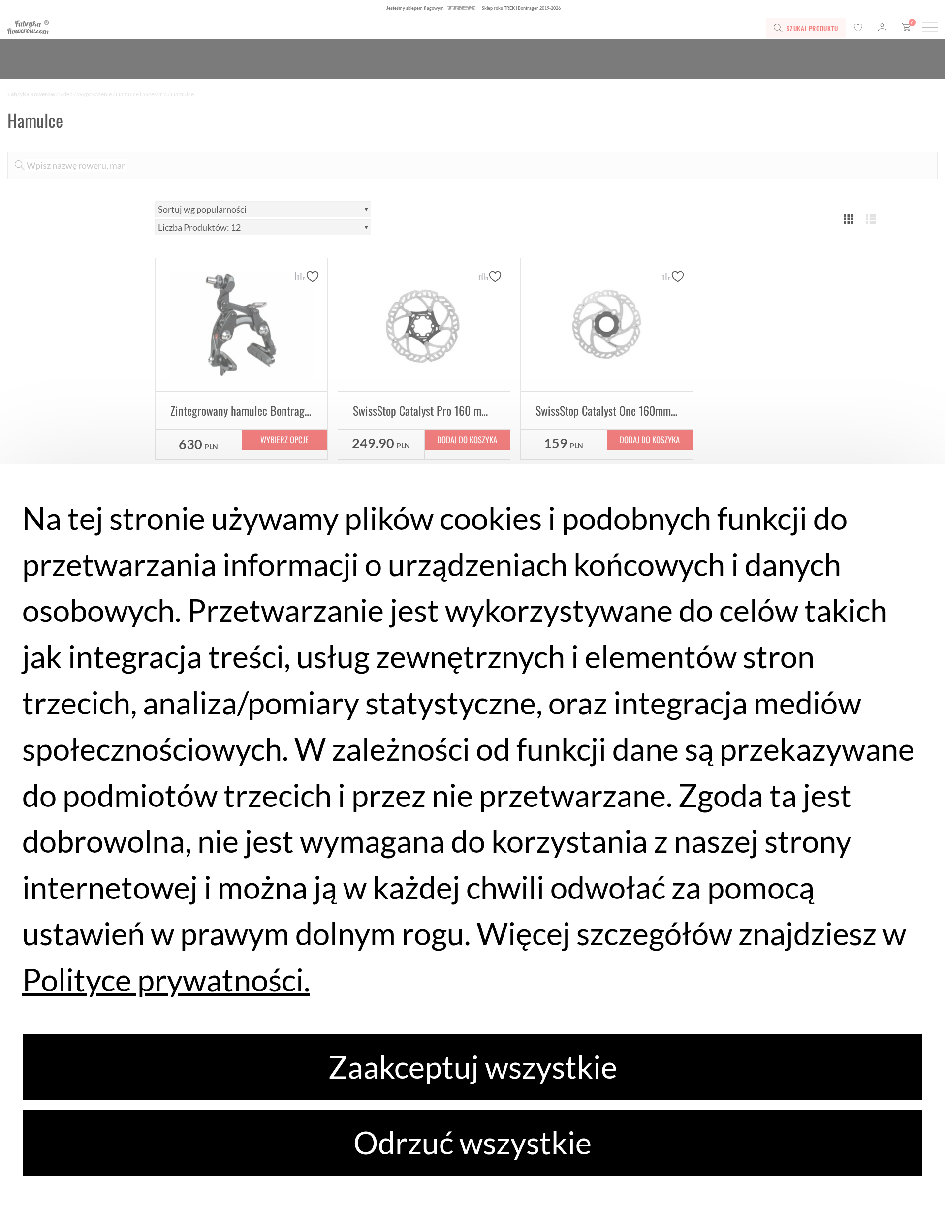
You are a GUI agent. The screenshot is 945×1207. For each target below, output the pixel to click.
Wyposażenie (94, 94)
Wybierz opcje (284, 439)
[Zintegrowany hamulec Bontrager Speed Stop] (241, 324)
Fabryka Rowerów (31, 94)
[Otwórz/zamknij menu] (930, 28)
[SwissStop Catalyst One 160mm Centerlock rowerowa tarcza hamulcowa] (607, 324)
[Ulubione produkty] (858, 28)
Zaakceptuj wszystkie (472, 1066)
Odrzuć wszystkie (472, 1142)
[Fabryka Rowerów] (205, 28)
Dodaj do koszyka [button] (467, 439)
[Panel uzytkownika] (882, 28)
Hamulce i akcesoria (141, 94)
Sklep (66, 94)
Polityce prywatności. (166, 979)
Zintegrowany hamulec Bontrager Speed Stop (267, 410)
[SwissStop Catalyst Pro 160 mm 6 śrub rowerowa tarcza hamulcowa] (424, 324)
